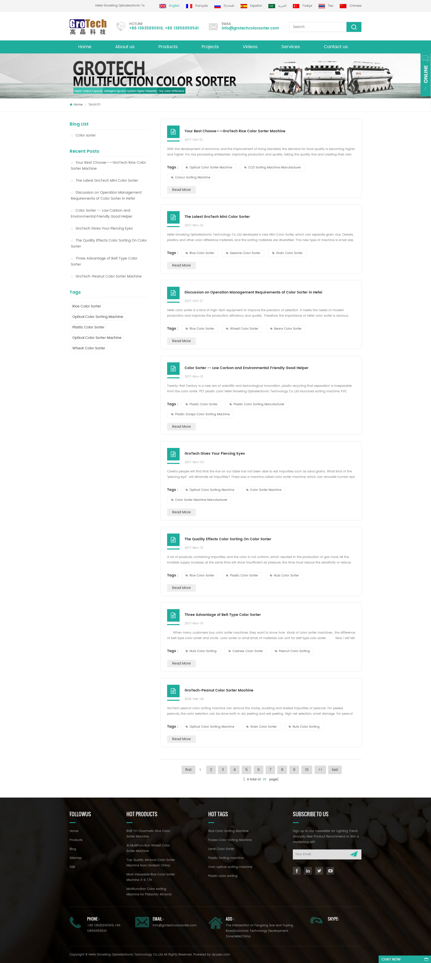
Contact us (336, 46)
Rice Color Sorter (86, 306)
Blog (73, 849)
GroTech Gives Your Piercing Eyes (104, 228)
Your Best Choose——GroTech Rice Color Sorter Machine (108, 165)
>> (320, 770)
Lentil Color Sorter (221, 849)
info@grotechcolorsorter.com (250, 28)
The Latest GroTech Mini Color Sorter (107, 180)
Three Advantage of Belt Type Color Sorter (104, 261)
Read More (181, 190)
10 (307, 770)
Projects (210, 46)
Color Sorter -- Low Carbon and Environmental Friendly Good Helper (101, 213)
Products (168, 46)
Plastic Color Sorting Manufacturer (258, 404)
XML (72, 867)
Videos (250, 46)
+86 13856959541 (182, 28)
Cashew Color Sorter (247, 651)
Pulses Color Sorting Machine (230, 840)
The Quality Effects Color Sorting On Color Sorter (109, 243)
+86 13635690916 (146, 28)
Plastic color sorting (222, 876)
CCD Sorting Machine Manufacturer (274, 167)
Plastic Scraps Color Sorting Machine (202, 414)
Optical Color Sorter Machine (96, 338)
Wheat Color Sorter (88, 348)
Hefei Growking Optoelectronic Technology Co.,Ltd (141, 5)
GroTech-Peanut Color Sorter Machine (109, 276)
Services (290, 46)
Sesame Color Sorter (245, 253)
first (188, 770)
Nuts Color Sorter (286, 575)
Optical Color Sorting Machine (97, 317)
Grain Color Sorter (289, 253)
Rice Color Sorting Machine (228, 831)
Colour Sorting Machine (192, 177)
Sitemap (76, 858)
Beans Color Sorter (288, 328)
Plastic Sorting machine (225, 858)
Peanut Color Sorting (294, 651)
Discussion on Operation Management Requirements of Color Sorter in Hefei (106, 195)
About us (124, 46)
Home (84, 46)
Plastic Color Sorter (88, 327)
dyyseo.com (221, 954)
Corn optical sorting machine (230, 867)
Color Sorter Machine (265, 490)
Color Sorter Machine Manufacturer (201, 500)
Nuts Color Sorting (203, 651)
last (335, 770)
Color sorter (86, 135)
